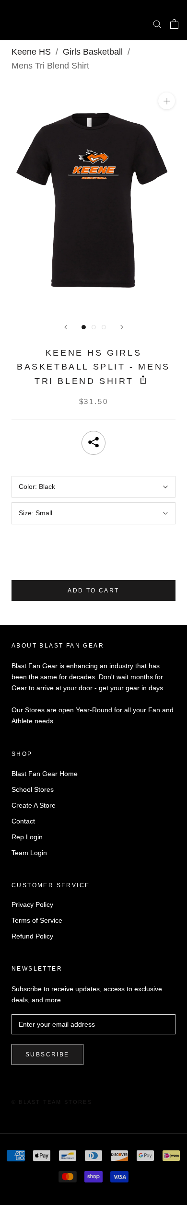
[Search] (157, 24)
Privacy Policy (32, 904)
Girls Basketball (93, 52)
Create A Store (34, 805)
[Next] (121, 327)
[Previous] (65, 327)
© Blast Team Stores (52, 1102)
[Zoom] (166, 101)
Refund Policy (32, 936)
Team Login (29, 853)
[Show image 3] (104, 327)
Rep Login (27, 837)
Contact (23, 821)
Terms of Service (37, 920)
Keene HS (31, 52)
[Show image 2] (94, 327)
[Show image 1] (84, 327)
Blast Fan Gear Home (45, 773)
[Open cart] (174, 24)
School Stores (33, 789)
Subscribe (47, 1054)
